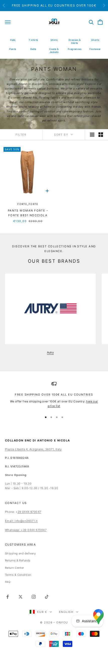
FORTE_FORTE (27, 203)
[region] (54, 394)
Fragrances (74, 49)
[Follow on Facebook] (7, 596)
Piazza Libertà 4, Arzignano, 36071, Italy (33, 449)
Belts (33, 49)
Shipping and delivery (20, 553)
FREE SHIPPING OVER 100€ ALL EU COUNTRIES (54, 394)
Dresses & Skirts (75, 41)
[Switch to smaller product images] (100, 134)
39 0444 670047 (29, 512)
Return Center (14, 568)
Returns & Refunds (17, 560)
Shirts (54, 40)
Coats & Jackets (54, 50)
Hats (13, 40)
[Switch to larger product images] (92, 134)
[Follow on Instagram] (33, 596)
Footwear (95, 49)
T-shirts (33, 40)
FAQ (7, 582)
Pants (12, 49)
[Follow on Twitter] (20, 596)
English (66, 612)
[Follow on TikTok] (46, 596)
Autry (50, 352)
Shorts (95, 40)
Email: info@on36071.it (21, 521)
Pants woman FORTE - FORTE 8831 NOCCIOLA (28, 213)
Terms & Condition (18, 575)
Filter (21, 134)
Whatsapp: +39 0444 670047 (25, 530)
